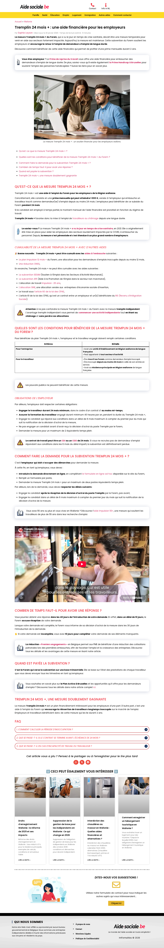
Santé (44, 15)
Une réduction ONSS (29, 263)
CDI (63, 440)
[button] (75, 762)
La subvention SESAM (29, 274)
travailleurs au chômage (85, 218)
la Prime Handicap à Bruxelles (125, 62)
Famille (36, 15)
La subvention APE (28, 278)
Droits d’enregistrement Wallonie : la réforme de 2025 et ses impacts (29, 828)
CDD (74, 440)
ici (94, 687)
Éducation (55, 15)
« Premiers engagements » (53, 644)
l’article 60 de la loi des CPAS (49, 291)
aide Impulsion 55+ (103, 510)
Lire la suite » (24, 860)
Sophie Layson (25, 32)
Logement (76, 15)
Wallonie (28, 21)
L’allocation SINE (27, 287)
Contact (92, 8)
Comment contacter (122, 15)
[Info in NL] (106, 5)
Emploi (66, 15)
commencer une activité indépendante (99, 312)
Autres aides (104, 15)
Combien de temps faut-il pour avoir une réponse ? (46, 167)
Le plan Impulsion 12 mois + (33, 259)
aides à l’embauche (95, 253)
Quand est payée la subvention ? (36, 171)
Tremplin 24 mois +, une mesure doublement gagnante (48, 175)
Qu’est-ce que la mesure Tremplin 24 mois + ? (43, 151)
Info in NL (105, 8)
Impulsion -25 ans (51, 283)
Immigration (90, 15)
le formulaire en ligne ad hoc (97, 473)
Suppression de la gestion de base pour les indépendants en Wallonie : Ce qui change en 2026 (64, 828)
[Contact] (92, 5)
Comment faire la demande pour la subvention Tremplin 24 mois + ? (55, 162)
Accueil (18, 21)
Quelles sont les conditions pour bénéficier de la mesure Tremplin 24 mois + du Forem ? (64, 157)
